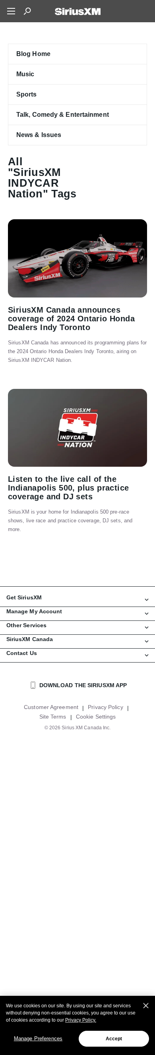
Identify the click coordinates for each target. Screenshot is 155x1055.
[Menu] (11, 11)
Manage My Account (34, 611)
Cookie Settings (96, 716)
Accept (114, 1038)
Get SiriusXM (24, 597)
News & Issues (38, 134)
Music (25, 74)
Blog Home (33, 53)
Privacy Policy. (80, 1020)
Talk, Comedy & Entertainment (62, 114)
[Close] (145, 1005)
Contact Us (21, 653)
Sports (26, 94)
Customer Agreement (51, 707)
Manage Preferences (38, 1038)
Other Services (26, 625)
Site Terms (52, 716)
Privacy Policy (105, 707)
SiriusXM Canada (29, 639)
